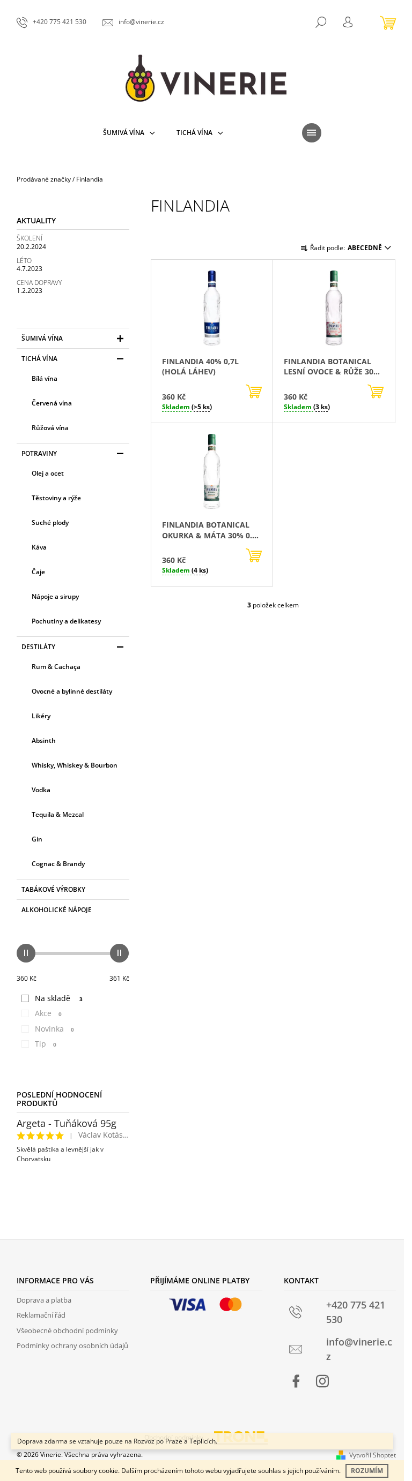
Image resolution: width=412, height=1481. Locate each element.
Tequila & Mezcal (58, 814)
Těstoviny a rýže (56, 497)
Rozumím (367, 1470)
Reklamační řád (41, 1315)
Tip (45, 1044)
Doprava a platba (44, 1300)
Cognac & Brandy (58, 863)
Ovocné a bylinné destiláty (72, 691)
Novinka (54, 1029)
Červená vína (52, 403)
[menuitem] (129, 132)
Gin (37, 839)
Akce (48, 1013)
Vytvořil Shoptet (372, 1455)
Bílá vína (44, 378)
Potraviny (39, 453)
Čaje (38, 571)
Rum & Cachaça (56, 666)
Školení (29, 238)
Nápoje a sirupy (55, 596)
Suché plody (50, 522)
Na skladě (59, 998)
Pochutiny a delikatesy (66, 621)
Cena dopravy (39, 282)
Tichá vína (39, 358)
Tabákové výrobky (53, 889)
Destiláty (38, 646)
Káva (39, 547)
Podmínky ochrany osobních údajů (72, 1345)
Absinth (44, 740)
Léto (24, 260)
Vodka (41, 789)
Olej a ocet (48, 473)
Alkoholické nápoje (56, 909)
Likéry (41, 715)
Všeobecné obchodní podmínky (67, 1330)
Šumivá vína (42, 338)
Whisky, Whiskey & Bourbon (74, 765)
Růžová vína (50, 427)
